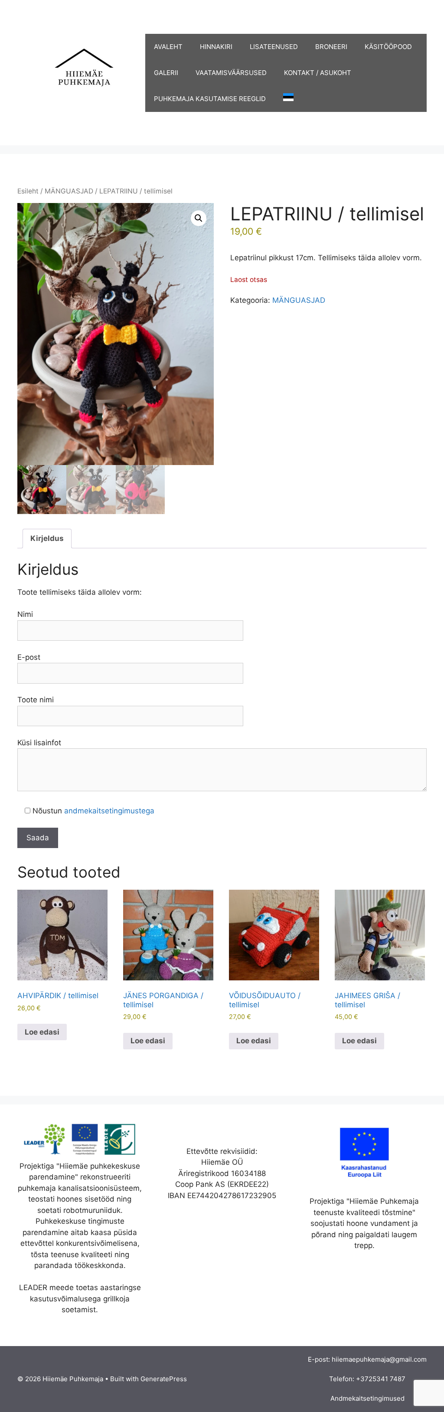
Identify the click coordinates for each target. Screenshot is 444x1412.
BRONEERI (331, 47)
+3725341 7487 (380, 1379)
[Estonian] (284, 99)
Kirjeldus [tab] (47, 538)
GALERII (166, 73)
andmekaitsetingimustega (109, 810)
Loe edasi (42, 1032)
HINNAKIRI (216, 47)
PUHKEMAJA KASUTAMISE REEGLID (210, 99)
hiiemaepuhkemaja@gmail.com (379, 1359)
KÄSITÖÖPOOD (388, 47)
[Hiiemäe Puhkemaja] (81, 72)
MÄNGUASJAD (69, 191)
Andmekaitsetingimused (367, 1398)
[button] (198, 218)
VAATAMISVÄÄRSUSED (231, 73)
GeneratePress (163, 1379)
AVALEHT (168, 47)
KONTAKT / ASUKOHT (317, 73)
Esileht (28, 191)
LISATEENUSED (274, 47)
